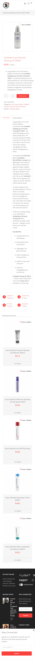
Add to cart (22, 96)
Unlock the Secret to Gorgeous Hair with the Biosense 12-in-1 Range (13, 607)
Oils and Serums (21, 107)
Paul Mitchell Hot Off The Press (17, 449)
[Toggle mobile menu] (31, 3)
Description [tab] (6, 117)
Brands (20, 104)
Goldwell (26, 104)
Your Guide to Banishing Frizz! (13, 628)
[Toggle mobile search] (28, 3)
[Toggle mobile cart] (25, 3)
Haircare (6, 107)
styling (17, 109)
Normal (12, 107)
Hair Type (14, 104)
